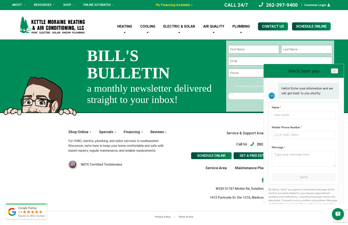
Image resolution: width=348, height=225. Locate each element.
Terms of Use (185, 217)
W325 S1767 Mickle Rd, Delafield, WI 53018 (248, 189)
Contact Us (273, 26)
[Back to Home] (52, 24)
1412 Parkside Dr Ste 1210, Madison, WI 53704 (245, 197)
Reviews (157, 132)
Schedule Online (211, 156)
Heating (124, 26)
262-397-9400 (282, 5)
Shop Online (78, 132)
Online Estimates (97, 5)
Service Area (216, 168)
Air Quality (213, 26)
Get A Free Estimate (257, 156)
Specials (106, 132)
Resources (42, 5)
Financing (132, 132)
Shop (67, 5)
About (17, 5)
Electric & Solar (179, 26)
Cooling (147, 26)
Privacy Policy (163, 217)
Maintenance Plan (250, 168)
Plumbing (241, 26)
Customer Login (315, 5)
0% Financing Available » (174, 5)
